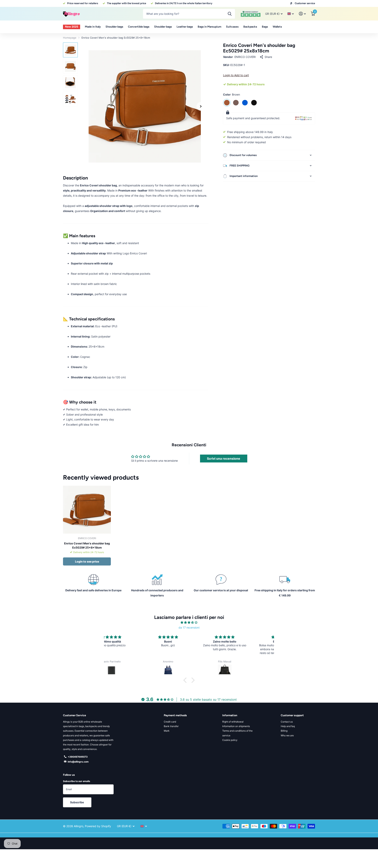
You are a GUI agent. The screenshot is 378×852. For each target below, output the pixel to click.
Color (231, 94)
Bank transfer (171, 726)
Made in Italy (93, 26)
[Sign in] (302, 13)
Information (229, 715)
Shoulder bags (114, 26)
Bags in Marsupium (209, 26)
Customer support (292, 715)
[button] (200, 106)
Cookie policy (229, 740)
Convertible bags (138, 26)
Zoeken (229, 14)
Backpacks (250, 26)
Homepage (69, 37)
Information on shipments (236, 726)
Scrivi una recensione (223, 458)
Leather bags (185, 26)
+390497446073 (78, 756)
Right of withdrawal (233, 721)
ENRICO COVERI (245, 57)
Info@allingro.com (78, 761)
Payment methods (175, 715)
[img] (189, 622)
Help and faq (288, 726)
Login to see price (87, 561)
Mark (167, 730)
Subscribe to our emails (76, 781)
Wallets (277, 26)
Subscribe (77, 802)
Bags (265, 26)
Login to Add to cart (236, 75)
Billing (284, 730)
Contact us (287, 721)
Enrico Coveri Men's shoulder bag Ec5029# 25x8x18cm (87, 545)
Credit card (170, 721)
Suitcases (232, 26)
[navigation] (70, 50)
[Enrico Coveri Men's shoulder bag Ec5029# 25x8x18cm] (87, 510)
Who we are (287, 735)
